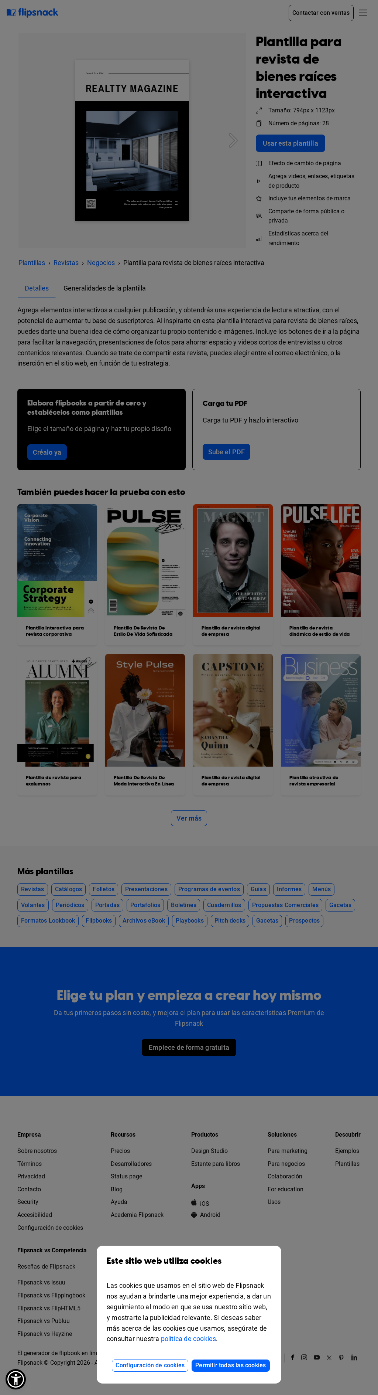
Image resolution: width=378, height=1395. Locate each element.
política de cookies (188, 1339)
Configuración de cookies (150, 1365)
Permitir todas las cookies (230, 1365)
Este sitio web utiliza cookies (164, 1261)
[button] (15, 1379)
